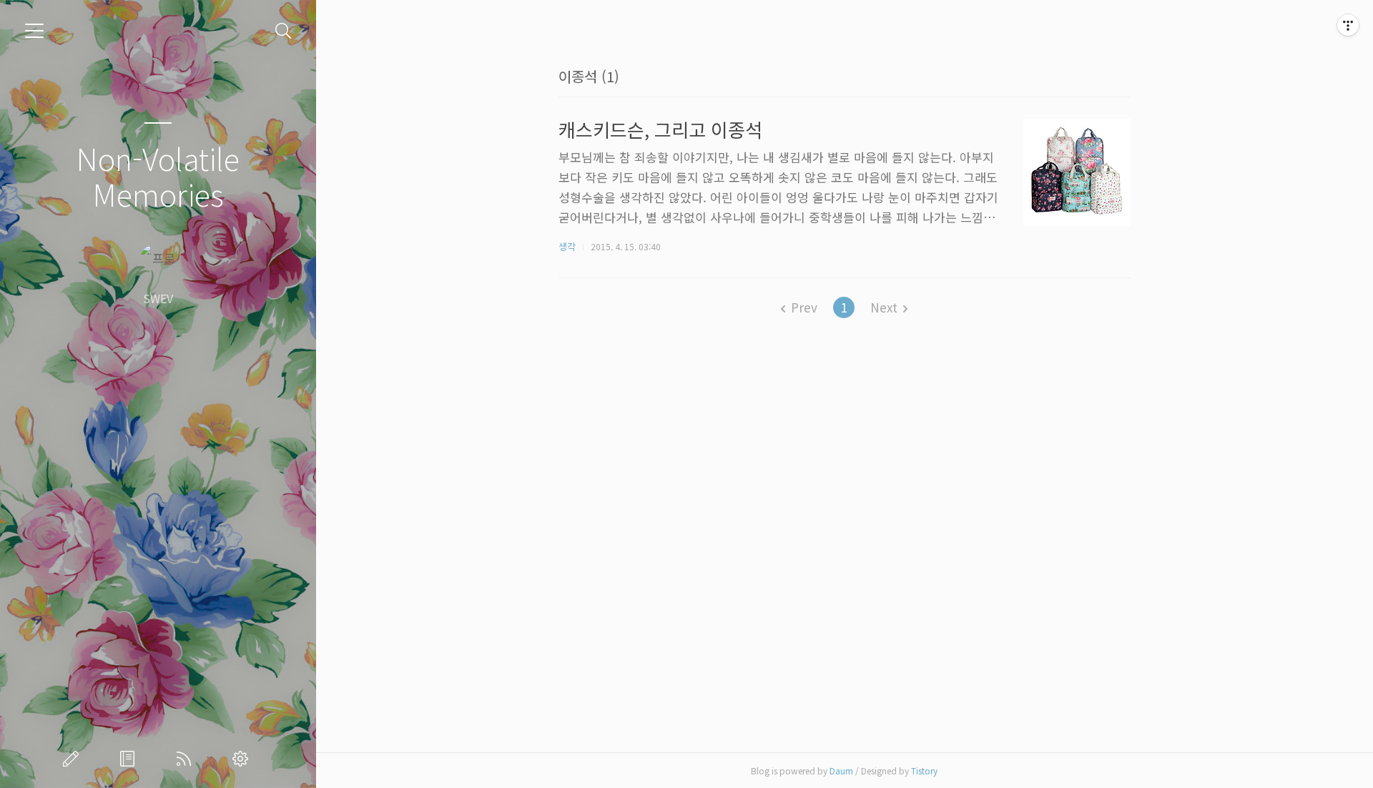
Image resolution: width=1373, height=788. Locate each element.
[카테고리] (34, 30)
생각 (567, 246)
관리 (243, 758)
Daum (841, 770)
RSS (186, 758)
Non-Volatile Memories (158, 176)
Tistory (924, 770)
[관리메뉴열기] (1348, 25)
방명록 (130, 758)
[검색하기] (283, 31)
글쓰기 (73, 758)
